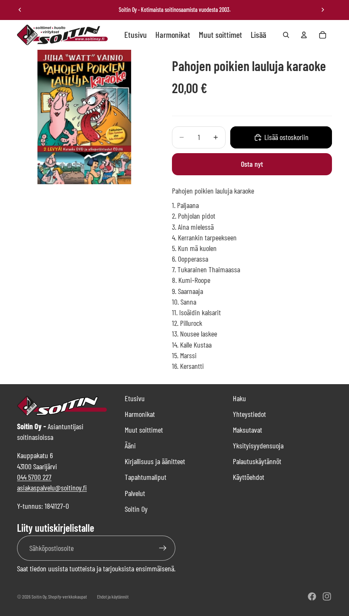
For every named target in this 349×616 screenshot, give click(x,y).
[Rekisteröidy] (163, 548)
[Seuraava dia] (322, 9)
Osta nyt (252, 163)
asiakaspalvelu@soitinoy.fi (52, 487)
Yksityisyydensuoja (258, 445)
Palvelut (135, 493)
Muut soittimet (144, 429)
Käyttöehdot (248, 477)
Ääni (130, 445)
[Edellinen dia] (20, 9)
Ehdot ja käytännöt (113, 596)
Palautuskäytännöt (257, 461)
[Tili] (304, 35)
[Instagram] (327, 596)
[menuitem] (258, 34)
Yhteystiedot (249, 414)
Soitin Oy (136, 508)
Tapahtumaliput (145, 477)
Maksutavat (247, 429)
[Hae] (286, 35)
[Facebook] (312, 596)
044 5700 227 (34, 477)
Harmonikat (140, 414)
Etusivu (135, 398)
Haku (239, 398)
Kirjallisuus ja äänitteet (155, 461)
